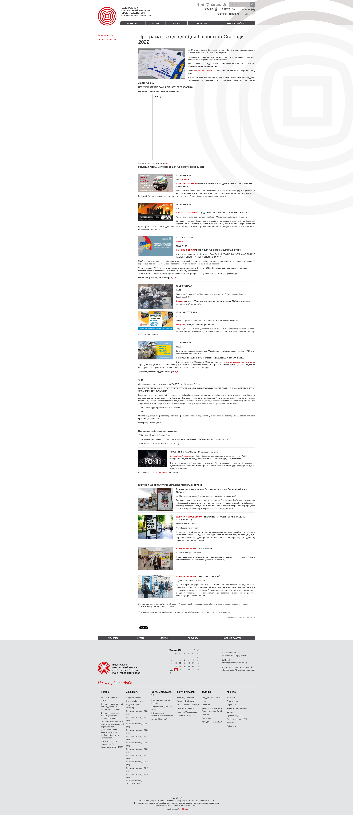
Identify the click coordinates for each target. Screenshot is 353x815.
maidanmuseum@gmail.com (235, 655)
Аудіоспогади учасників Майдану (161, 708)
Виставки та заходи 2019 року (137, 756)
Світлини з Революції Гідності (160, 701)
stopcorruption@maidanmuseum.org (238, 669)
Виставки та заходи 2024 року (137, 725)
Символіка (206, 718)
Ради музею (232, 701)
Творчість (206, 714)
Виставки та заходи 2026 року (137, 712)
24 (171, 669)
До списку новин (105, 34)
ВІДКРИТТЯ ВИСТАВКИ (187, 212)
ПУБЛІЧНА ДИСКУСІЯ (186, 183)
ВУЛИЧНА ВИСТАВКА (186, 548)
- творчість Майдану (185, 715)
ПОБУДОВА (201, 23)
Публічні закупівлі (234, 715)
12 (180, 663)
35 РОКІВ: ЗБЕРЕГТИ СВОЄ (110, 699)
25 (176, 669)
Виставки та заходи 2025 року (137, 718)
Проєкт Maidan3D (159, 719)
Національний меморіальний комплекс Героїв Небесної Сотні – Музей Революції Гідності (136, 11)
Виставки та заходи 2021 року (137, 744)
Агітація (205, 701)
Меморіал (132, 23)
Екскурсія (180, 324)
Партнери (231, 704)
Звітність (230, 711)
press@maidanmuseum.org (234, 662)
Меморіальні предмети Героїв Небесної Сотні (212, 709)
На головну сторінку (107, 39)
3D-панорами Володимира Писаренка (162, 714)
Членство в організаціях (237, 708)
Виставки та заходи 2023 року (137, 731)
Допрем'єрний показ (179, 455)
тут (167, 162)
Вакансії (230, 722)
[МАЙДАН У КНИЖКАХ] (212, 721)
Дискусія (180, 301)
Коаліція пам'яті (235, 23)
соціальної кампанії (203, 70)
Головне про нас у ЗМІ (237, 719)
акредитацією (161, 472)
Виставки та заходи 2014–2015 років (135, 782)
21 (189, 666)
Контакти (231, 697)
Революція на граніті (185, 697)
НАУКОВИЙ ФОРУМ (185, 249)
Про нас (231, 692)
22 (193, 666)
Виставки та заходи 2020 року (137, 750)
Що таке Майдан (185, 692)
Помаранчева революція (187, 704)
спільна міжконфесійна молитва (237, 361)
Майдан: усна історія (211, 697)
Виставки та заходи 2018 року (137, 763)
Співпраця (231, 726)
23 (197, 666)
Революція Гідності (185, 708)
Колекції (206, 692)
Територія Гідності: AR (228, 14)
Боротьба (206, 704)
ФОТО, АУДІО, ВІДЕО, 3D (161, 693)
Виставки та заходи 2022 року (137, 737)
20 (184, 666)
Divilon (184, 809)
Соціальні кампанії (134, 697)
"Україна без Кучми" (185, 701)
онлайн (186, 179)
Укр (247, 14)
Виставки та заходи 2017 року (137, 769)
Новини (105, 692)
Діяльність (132, 692)
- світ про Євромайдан (186, 711)
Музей (155, 23)
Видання (208, 9)
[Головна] (109, 18)
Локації (176, 23)
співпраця (245, 9)
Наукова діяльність (134, 701)
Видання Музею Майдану (133, 706)
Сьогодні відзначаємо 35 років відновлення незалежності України (112, 706)
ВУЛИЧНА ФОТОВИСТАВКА (189, 516)
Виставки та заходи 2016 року (137, 775)
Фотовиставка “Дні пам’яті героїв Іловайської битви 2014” (112, 744)
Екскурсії (226, 9)
